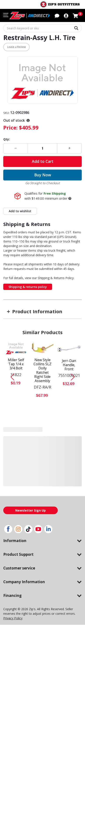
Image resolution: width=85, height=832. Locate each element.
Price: (10, 127)
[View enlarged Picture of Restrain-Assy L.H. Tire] (42, 80)
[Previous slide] (10, 377)
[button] (66, 15)
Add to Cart (42, 161)
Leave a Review (16, 47)
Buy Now (42, 174)
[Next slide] (74, 377)
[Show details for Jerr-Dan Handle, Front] (69, 348)
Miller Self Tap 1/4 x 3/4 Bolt (16, 364)
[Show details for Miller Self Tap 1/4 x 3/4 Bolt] (16, 348)
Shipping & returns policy (27, 287)
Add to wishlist (20, 211)
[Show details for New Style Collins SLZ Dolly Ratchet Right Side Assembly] (42, 348)
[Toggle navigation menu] (5, 15)
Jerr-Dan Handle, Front (69, 365)
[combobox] (42, 28)
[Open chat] (57, 15)
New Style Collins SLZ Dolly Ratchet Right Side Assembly (42, 370)
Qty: (6, 139)
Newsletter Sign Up (30, 510)
